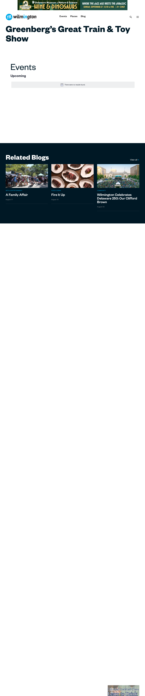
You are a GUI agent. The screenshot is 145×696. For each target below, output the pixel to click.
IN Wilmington (21, 17)
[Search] (130, 17)
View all (133, 160)
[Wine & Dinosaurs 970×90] (55, 5)
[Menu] (137, 17)
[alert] (73, 85)
